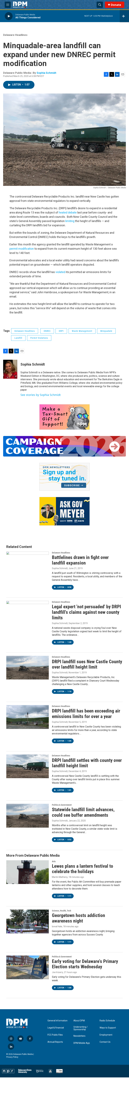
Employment (106, 1035)
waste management (82, 331)
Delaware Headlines (15, 34)
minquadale (106, 331)
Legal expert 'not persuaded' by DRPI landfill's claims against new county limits (86, 612)
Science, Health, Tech (61, 910)
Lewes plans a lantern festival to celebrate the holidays (82, 868)
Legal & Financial (56, 1028)
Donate (116, 4)
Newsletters (79, 1036)
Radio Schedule (107, 1020)
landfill (18, 338)
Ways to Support (108, 1028)
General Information (57, 1020)
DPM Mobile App (81, 1043)
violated (60, 272)
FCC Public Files (55, 1035)
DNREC (47, 331)
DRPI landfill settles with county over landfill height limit (87, 763)
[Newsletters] (64, 476)
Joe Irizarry (57, 972)
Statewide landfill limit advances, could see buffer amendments (83, 812)
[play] (8, 16)
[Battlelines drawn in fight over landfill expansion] (27, 563)
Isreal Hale (57, 926)
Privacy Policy (12, 1057)
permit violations (39, 338)
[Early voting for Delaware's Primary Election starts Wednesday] (27, 967)
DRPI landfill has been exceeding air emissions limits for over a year (86, 713)
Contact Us (105, 1042)
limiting (69, 221)
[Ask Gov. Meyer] (64, 511)
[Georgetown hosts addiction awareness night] (27, 921)
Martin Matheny (60, 877)
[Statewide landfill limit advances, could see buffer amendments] (27, 815)
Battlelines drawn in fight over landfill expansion (80, 560)
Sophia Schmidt (46, 72)
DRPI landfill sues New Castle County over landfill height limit (87, 664)
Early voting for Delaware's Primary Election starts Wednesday (85, 964)
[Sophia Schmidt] (10, 369)
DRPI (61, 331)
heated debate (68, 212)
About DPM (79, 1020)
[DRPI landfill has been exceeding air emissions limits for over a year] (27, 717)
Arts (54, 861)
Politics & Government (62, 805)
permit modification (21, 248)
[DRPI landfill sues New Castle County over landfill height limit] (27, 667)
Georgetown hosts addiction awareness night (78, 918)
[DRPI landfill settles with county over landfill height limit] (27, 766)
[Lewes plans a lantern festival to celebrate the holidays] (27, 872)
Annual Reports (55, 1042)
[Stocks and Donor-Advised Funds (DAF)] (64, 417)
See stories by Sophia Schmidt (40, 395)
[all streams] (124, 16)
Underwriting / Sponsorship (80, 1028)
